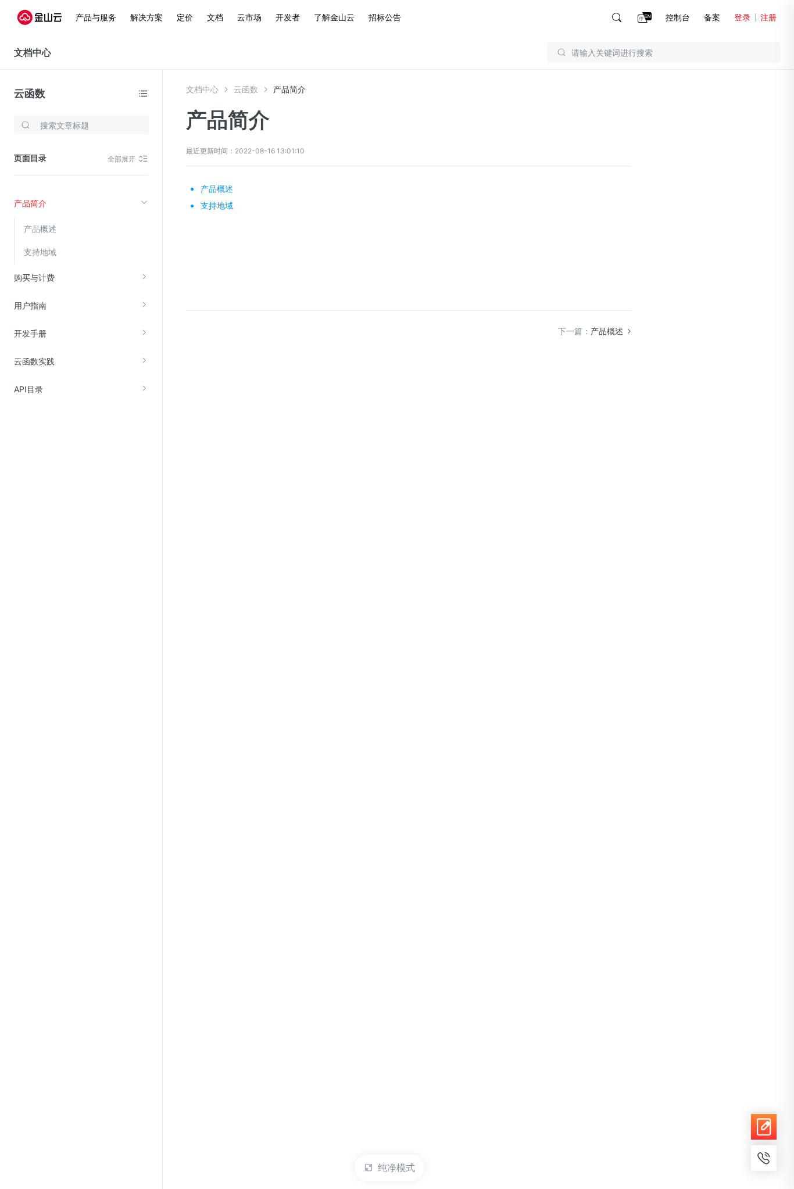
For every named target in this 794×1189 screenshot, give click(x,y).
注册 (768, 17)
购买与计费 (34, 277)
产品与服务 (96, 17)
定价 (185, 17)
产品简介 (30, 203)
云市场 (249, 17)
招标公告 (385, 17)
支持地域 (40, 252)
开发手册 (30, 333)
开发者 (288, 17)
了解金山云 (334, 17)
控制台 (678, 17)
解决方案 (146, 17)
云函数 (29, 93)
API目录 (28, 389)
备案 (712, 17)
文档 (215, 17)
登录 (742, 17)
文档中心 (32, 52)
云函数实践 (34, 361)
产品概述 (40, 229)
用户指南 (30, 305)
